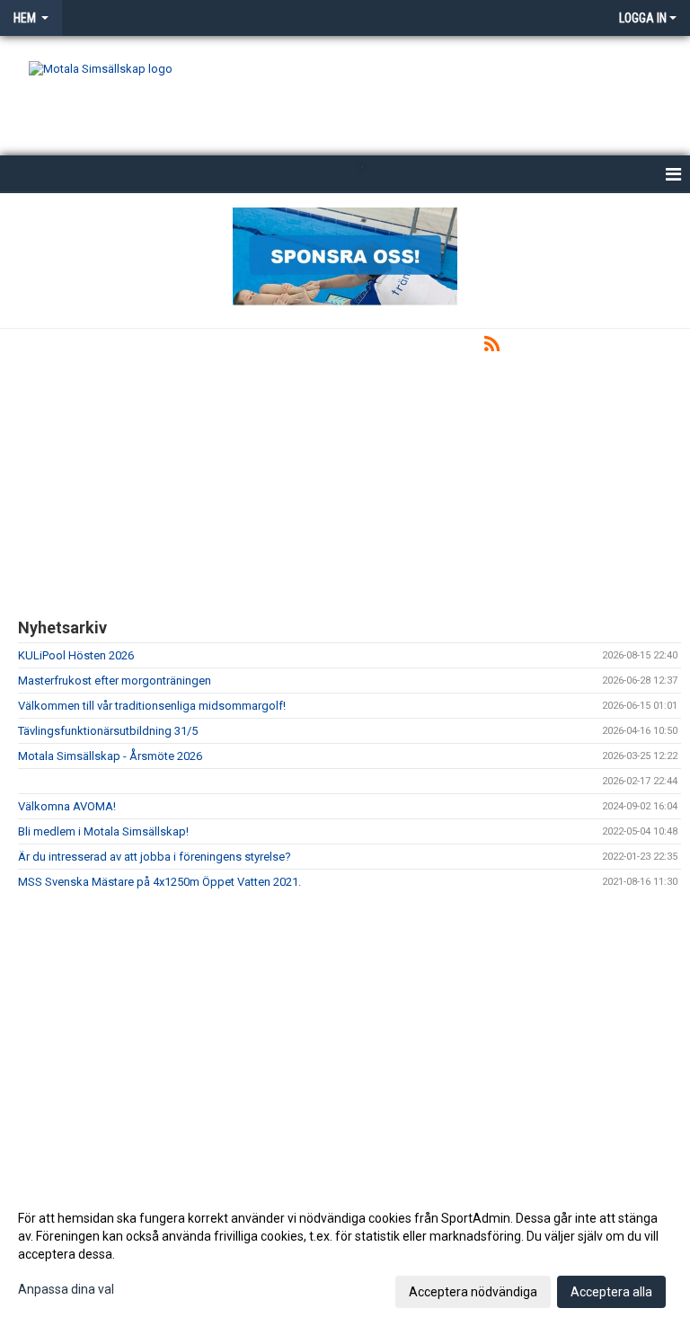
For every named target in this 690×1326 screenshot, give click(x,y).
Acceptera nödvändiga (473, 1292)
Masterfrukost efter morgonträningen (114, 680)
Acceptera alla (611, 1292)
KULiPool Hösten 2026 (76, 655)
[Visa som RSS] (492, 347)
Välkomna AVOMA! (67, 806)
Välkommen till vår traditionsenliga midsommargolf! (152, 705)
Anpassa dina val (66, 1289)
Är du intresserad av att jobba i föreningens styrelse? (154, 856)
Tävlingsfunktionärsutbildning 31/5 (108, 731)
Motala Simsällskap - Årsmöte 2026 (110, 756)
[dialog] (345, 1254)
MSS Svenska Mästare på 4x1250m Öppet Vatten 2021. (159, 881)
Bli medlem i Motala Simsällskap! (103, 831)
